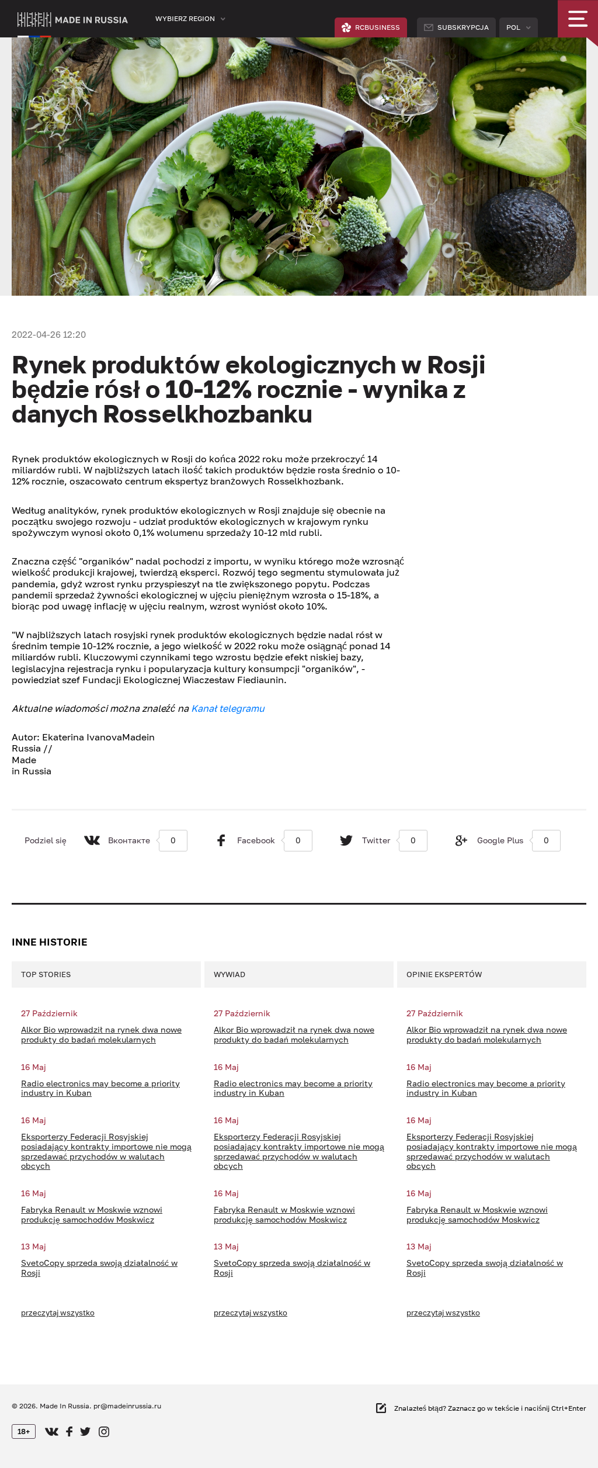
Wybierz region (185, 18)
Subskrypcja (463, 27)
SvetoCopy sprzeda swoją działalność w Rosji (99, 1267)
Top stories (46, 974)
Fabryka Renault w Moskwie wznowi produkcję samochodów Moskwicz (91, 1214)
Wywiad (229, 974)
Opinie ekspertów (444, 974)
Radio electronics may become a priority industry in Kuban (100, 1088)
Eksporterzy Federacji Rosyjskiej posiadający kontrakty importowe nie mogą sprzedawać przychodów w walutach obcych (106, 1151)
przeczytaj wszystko (58, 1312)
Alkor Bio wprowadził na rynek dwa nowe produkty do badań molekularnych (101, 1034)
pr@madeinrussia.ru (127, 1405)
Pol (513, 27)
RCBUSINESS (377, 27)
